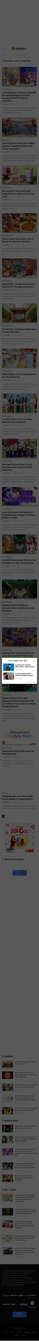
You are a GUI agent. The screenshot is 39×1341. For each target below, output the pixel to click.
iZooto (34, 682)
